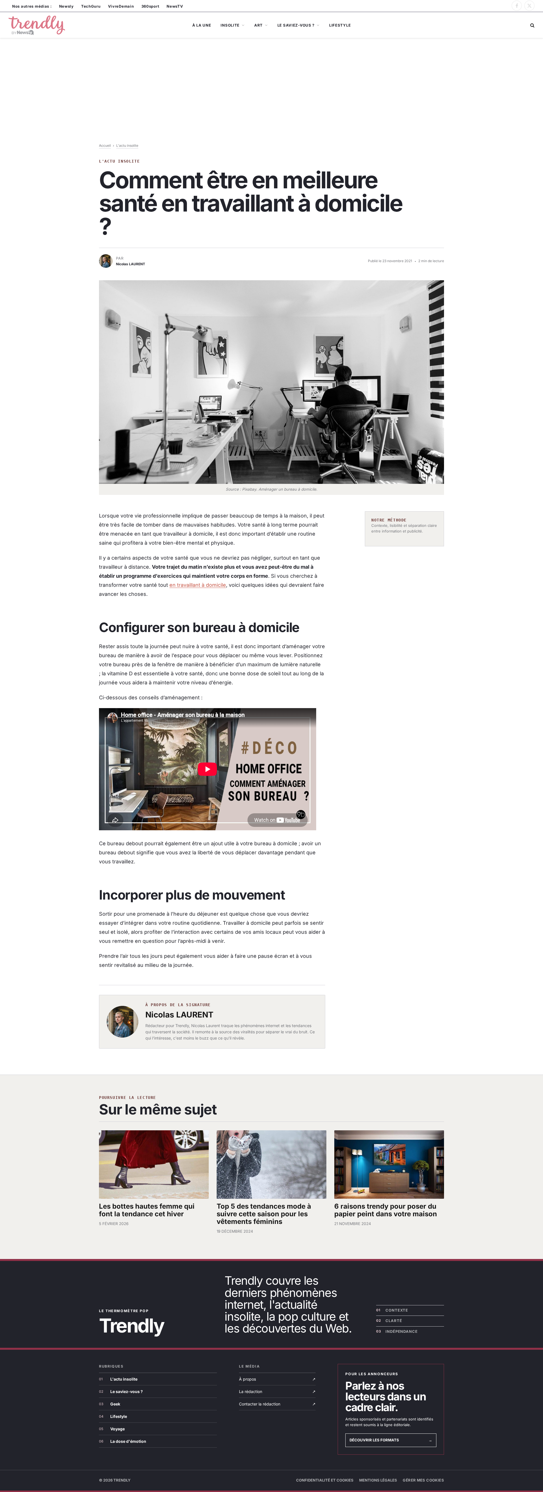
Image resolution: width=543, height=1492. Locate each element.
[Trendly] (36, 25)
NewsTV (175, 6)
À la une (201, 25)
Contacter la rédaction (277, 1404)
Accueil (105, 145)
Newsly (66, 6)
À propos (277, 1379)
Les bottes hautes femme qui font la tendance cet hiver (147, 1210)
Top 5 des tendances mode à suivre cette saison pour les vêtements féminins (264, 1214)
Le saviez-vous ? (295, 25)
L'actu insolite (127, 145)
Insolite (230, 25)
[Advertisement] (271, 100)
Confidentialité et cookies (325, 1480)
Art (258, 25)
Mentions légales (378, 1480)
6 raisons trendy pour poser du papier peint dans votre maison (385, 1210)
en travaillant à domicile (197, 585)
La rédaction (277, 1391)
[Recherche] (532, 25)
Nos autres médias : (32, 6)
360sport (150, 6)
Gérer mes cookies (423, 1480)
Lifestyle (340, 25)
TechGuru (91, 6)
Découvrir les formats (391, 1440)
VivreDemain (121, 6)
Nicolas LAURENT (179, 1014)
